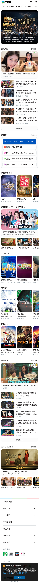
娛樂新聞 (5, 360)
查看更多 (34, 49)
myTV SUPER (7, 446)
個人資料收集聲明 (22, 573)
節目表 (4, 135)
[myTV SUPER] (11, 554)
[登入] (36, 2)
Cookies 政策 (7, 573)
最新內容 (5, 48)
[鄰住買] (23, 554)
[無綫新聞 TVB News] (5, 554)
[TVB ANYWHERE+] (17, 554)
